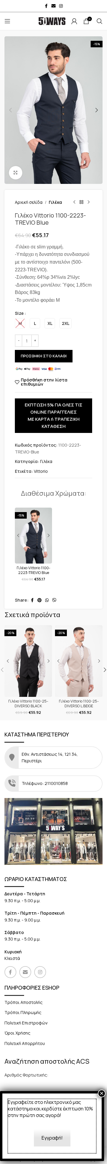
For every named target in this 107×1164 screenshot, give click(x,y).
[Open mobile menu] (7, 21)
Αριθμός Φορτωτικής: (26, 1075)
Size (19, 313)
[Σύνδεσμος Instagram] (60, 6)
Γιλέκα (55, 202)
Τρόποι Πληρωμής (22, 1012)
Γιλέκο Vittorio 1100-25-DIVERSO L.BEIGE (79, 703)
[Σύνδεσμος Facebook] (46, 6)
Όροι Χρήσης (17, 1033)
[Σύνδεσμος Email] (53, 6)
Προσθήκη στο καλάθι (44, 356)
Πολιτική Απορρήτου (24, 1043)
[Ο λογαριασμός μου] (74, 21)
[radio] (20, 323)
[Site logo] (52, 21)
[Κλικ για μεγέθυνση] (15, 172)
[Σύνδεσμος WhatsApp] (47, 600)
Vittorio (41, 471)
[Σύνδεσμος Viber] (54, 600)
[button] (10, 110)
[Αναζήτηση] (100, 21)
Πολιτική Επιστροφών (26, 1023)
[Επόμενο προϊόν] (88, 202)
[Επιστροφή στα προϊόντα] (81, 202)
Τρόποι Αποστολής (23, 1002)
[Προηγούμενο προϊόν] (74, 202)
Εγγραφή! (52, 1138)
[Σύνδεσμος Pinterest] (39, 600)
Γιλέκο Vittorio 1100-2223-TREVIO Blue (33, 570)
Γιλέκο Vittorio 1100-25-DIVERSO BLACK (28, 703)
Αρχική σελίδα (29, 202)
